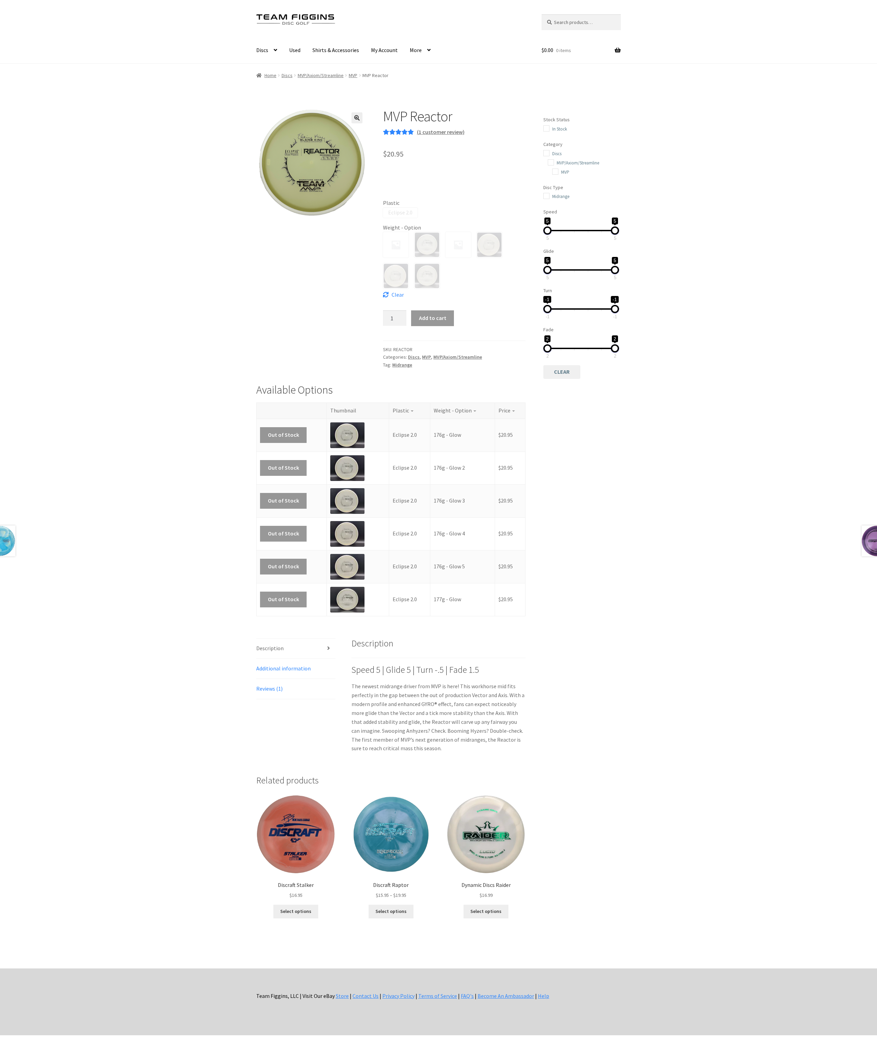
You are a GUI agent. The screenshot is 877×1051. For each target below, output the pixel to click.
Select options (295, 911)
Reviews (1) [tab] (269, 688)
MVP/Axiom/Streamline (321, 75)
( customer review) (441, 131)
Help (543, 995)
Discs (262, 50)
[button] (356, 117)
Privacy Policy (398, 995)
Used (294, 50)
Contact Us (366, 995)
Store (342, 995)
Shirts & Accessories (335, 50)
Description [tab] (270, 648)
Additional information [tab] (283, 668)
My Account (384, 50)
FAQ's (467, 995)
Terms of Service (437, 995)
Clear (398, 294)
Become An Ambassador (506, 995)
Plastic (391, 202)
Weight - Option (402, 227)
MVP (353, 75)
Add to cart (432, 317)
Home (270, 75)
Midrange (402, 365)
